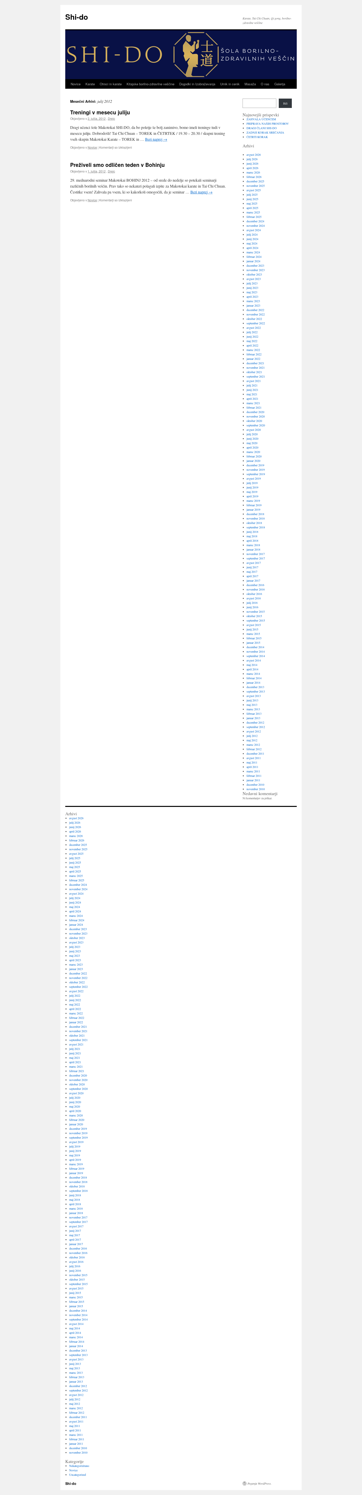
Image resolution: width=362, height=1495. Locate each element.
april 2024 (252, 248)
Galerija (279, 84)
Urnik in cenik (230, 84)
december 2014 (255, 647)
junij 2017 (252, 567)
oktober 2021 (254, 372)
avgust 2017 (254, 563)
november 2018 (256, 518)
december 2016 (255, 585)
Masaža (250, 84)
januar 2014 (253, 682)
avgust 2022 (254, 328)
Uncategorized (77, 1475)
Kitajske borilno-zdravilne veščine (150, 84)
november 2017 (256, 554)
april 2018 (252, 540)
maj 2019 (252, 492)
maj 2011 (252, 762)
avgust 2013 (254, 696)
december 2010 (255, 784)
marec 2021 (253, 403)
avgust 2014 (254, 660)
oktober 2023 (254, 274)
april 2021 (252, 398)
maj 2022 (252, 341)
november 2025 (256, 186)
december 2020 (255, 412)
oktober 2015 (254, 616)
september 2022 (256, 323)
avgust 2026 (254, 154)
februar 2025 (254, 217)
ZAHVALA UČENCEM (261, 119)
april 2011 (252, 767)
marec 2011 (253, 771)
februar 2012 (254, 749)
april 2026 (252, 168)
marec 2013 (253, 709)
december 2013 (255, 687)
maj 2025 (252, 203)
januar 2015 (253, 642)
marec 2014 (253, 674)
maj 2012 (252, 740)
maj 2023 (252, 292)
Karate (90, 84)
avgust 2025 (254, 190)
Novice (76, 84)
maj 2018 (252, 536)
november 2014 (256, 651)
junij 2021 (252, 390)
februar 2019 (254, 505)
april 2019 (252, 496)
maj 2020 (252, 443)
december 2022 (255, 310)
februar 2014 (254, 678)
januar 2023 (253, 305)
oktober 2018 (254, 523)
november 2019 (256, 469)
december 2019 (255, 465)
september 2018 (256, 527)
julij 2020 (252, 434)
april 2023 (252, 296)
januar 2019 (253, 509)
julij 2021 (252, 385)
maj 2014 (252, 665)
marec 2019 (253, 501)
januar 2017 (253, 580)
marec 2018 (253, 545)
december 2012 (255, 722)
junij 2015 (252, 629)
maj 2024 (252, 243)
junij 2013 (252, 700)
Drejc (111, 118)
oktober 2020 (254, 421)
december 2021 (255, 363)
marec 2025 (253, 212)
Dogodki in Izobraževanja (197, 84)
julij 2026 (252, 159)
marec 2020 (253, 452)
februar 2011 (254, 776)
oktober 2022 (254, 319)
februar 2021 (254, 407)
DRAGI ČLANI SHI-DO (262, 128)
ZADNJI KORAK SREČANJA (265, 132)
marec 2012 (253, 745)
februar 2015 (254, 638)
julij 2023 (252, 283)
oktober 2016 (254, 594)
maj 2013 (252, 705)
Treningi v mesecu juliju (100, 112)
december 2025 (255, 181)
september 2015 (256, 620)
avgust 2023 (254, 279)
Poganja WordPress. (259, 1483)
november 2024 (256, 225)
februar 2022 (254, 354)
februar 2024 (254, 257)
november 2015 (256, 611)
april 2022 (252, 345)
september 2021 (256, 376)
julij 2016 (252, 603)
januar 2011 (253, 780)
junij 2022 (252, 336)
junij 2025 (252, 199)
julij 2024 (252, 234)
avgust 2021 (254, 381)
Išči (285, 103)
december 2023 (255, 265)
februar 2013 (254, 713)
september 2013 (256, 691)
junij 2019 (252, 487)
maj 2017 (252, 572)
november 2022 (256, 314)
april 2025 (252, 208)
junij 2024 (252, 239)
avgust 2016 (254, 598)
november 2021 (256, 367)
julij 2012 (252, 736)
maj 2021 (252, 394)
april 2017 (252, 576)
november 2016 (256, 589)
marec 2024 (253, 252)
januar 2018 (253, 549)
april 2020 (252, 447)
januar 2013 (253, 718)
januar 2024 (253, 261)
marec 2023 (253, 301)
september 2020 (256, 425)
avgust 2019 (254, 478)
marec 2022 (253, 350)
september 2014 (256, 656)
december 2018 (255, 514)
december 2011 (255, 753)
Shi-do (76, 16)
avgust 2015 (254, 625)
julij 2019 (252, 483)
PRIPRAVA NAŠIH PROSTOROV (268, 123)
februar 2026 (254, 177)
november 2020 (256, 416)
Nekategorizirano (79, 1466)
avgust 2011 (254, 758)
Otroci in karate (111, 84)
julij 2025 (252, 194)
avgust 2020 (254, 430)
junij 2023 (252, 288)
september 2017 (256, 558)
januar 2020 (253, 461)
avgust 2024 (254, 230)
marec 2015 (253, 634)
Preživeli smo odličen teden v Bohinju (117, 164)
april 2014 (252, 669)
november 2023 (256, 270)
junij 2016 (252, 607)
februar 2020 (254, 456)
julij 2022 (252, 332)
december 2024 (255, 221)
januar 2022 (253, 359)
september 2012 (256, 727)
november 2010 (256, 789)
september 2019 (256, 474)
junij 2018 (252, 532)
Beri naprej (156, 139)
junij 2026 (252, 163)
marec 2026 (253, 172)
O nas (265, 84)
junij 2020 (252, 438)
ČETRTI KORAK (257, 137)
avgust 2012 (254, 731)
